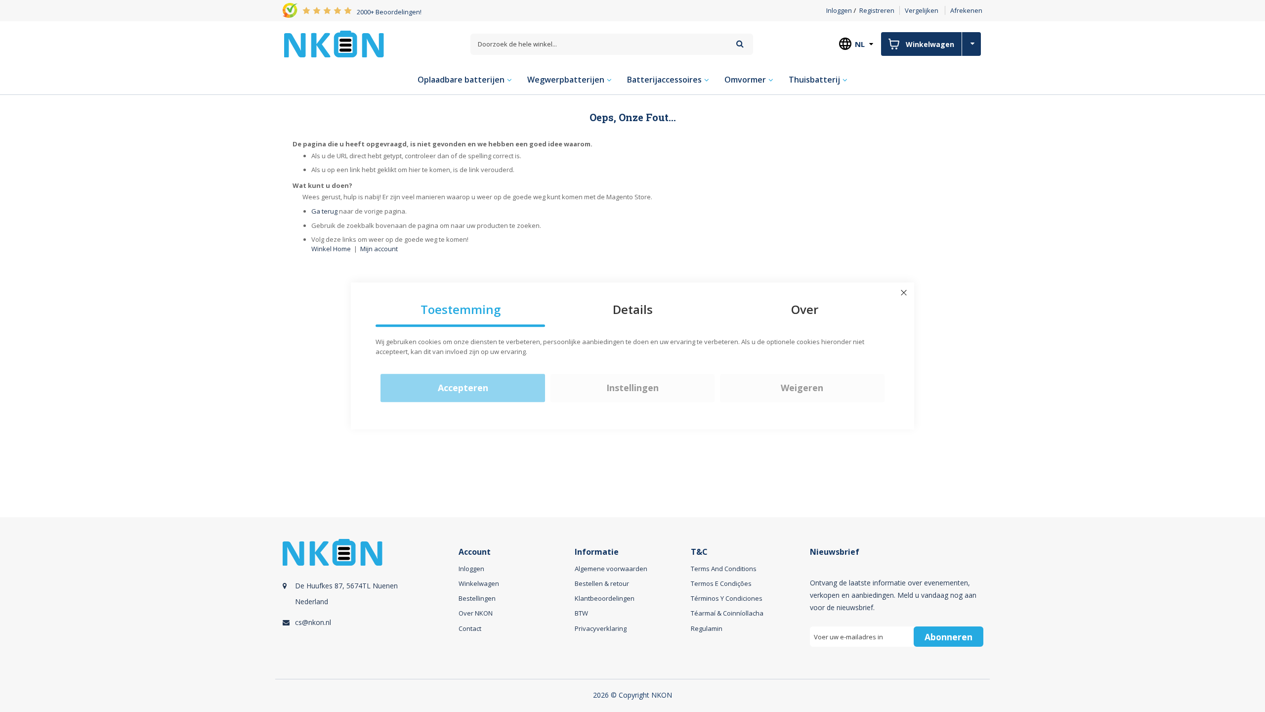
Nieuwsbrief (834, 552)
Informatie (597, 552)
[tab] (369, 604)
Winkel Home (331, 248)
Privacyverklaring (601, 628)
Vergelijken (921, 10)
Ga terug (324, 211)
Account (475, 552)
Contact (470, 628)
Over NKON (476, 613)
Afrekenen (966, 10)
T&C (699, 552)
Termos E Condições (721, 583)
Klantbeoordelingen (604, 598)
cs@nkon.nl (313, 622)
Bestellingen (477, 598)
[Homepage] (334, 44)
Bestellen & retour (602, 583)
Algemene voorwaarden (611, 568)
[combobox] (612, 44)
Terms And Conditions (724, 568)
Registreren (876, 10)
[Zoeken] (740, 43)
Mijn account (379, 248)
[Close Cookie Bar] (903, 292)
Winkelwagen (479, 583)
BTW (581, 613)
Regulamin (706, 628)
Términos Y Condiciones (726, 598)
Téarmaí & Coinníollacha (727, 613)
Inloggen (839, 10)
